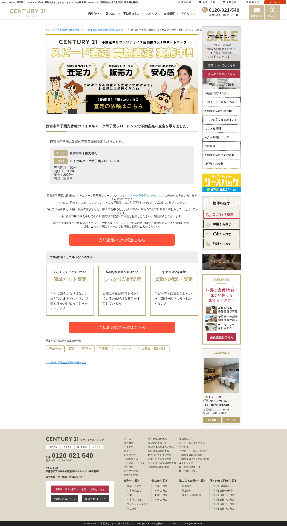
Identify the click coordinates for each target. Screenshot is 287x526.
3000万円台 (161, 490)
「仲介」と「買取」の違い (220, 102)
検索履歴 (254, 2)
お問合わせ (256, 16)
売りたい (93, 13)
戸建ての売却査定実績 (159, 459)
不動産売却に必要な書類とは (194, 459)
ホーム (127, 439)
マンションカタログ (137, 504)
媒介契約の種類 (214, 163)
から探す (222, 224)
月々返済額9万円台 (223, 490)
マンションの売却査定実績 (162, 462)
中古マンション (135, 499)
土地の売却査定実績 (158, 467)
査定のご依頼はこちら (221, 74)
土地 (129, 495)
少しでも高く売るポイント (220, 119)
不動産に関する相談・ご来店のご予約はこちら (80, 489)
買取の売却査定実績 (158, 451)
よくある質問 (212, 128)
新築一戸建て (134, 486)
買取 (72, 348)
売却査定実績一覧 (157, 443)
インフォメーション (134, 462)
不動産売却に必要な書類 (219, 154)
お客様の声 (130, 455)
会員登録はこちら (96, 498)
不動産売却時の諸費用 (218, 110)
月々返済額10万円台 (223, 495)
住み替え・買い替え (152, 348)
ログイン (272, 16)
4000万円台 (161, 495)
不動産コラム (131, 13)
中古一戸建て (134, 490)
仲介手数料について (216, 137)
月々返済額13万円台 (223, 508)
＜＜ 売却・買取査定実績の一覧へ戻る (66, 362)
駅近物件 (187, 490)
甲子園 (103, 348)
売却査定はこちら (64, 498)
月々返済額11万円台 (223, 499)
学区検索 (128, 467)
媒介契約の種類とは (189, 467)
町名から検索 (131, 470)
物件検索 (186, 2)
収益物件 (131, 508)
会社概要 (169, 13)
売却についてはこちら (221, 65)
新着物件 (187, 486)
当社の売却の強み (157, 439)
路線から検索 (131, 475)
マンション (123, 348)
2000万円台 (161, 486)
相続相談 (209, 146)
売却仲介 (55, 348)
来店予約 (231, 2)
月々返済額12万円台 (223, 504)
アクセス (186, 13)
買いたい (111, 13)
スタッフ (151, 13)
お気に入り (209, 2)
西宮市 (87, 348)
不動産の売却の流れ (216, 93)
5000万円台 (161, 499)
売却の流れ (185, 439)
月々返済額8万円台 (223, 486)
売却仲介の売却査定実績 (161, 447)
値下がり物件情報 (191, 495)
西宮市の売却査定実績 (159, 455)
